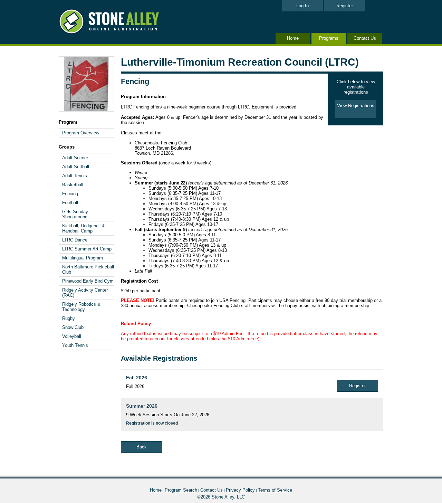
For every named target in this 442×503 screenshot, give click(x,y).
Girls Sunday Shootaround (75, 214)
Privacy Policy (240, 490)
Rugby (68, 318)
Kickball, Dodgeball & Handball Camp (83, 228)
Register (344, 5)
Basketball (72, 184)
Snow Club (73, 327)
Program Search (181, 490)
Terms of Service (275, 490)
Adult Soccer (75, 157)
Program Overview (80, 132)
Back (141, 446)
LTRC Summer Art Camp (87, 249)
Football (70, 202)
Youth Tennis (75, 345)
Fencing (70, 193)
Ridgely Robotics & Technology (81, 307)
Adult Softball (75, 166)
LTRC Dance (74, 240)
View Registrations (355, 105)
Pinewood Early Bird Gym (88, 281)
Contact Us (365, 38)
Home (293, 38)
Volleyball (71, 336)
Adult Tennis (74, 175)
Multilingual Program (82, 257)
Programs (328, 38)
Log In (302, 5)
